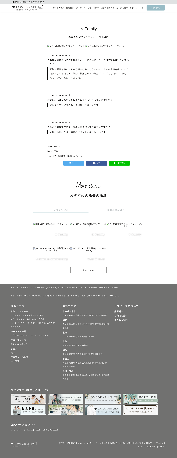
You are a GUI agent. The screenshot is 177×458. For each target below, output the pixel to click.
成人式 (20, 344)
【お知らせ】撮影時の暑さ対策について (28, 2)
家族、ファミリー (19, 311)
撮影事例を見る (108, 8)
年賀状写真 (15, 327)
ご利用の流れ (58, 8)
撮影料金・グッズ (74, 8)
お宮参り (33, 315)
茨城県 (65, 324)
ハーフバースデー (18, 323)
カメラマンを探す (91, 8)
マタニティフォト (18, 319)
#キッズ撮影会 (59, 156)
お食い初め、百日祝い (36, 319)
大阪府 (78, 354)
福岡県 (65, 375)
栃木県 (72, 324)
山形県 (98, 315)
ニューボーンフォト (19, 315)
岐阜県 (72, 337)
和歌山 (57, 146)
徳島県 (98, 363)
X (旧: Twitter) (27, 430)
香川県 (104, 363)
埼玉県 (85, 324)
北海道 (65, 315)
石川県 (78, 345)
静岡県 (78, 337)
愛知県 (85, 337)
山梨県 (65, 328)
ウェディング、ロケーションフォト (32, 335)
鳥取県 (65, 363)
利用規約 (71, 443)
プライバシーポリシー (85, 443)
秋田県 (91, 315)
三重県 (91, 337)
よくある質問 (122, 8)
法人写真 (15, 361)
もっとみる (88, 270)
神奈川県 (105, 324)
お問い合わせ (116, 443)
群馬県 (78, 324)
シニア (14, 349)
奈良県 (91, 354)
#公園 (69, 156)
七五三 (40, 315)
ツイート (74, 163)
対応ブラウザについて (156, 443)
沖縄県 (65, 379)
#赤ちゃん (77, 156)
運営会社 (63, 443)
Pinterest (53, 430)
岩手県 (78, 315)
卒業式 (14, 344)
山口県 (91, 363)
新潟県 (65, 345)
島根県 (72, 363)
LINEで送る (120, 163)
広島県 (85, 363)
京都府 (72, 354)
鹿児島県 (105, 375)
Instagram (15, 430)
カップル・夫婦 (18, 331)
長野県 (65, 337)
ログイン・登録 (136, 8)
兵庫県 (85, 354)
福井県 (85, 345)
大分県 (91, 375)
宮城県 (85, 315)
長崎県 (78, 375)
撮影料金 (118, 311)
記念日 (14, 335)
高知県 (72, 366)
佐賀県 (72, 375)
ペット (14, 353)
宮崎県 (98, 375)
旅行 (26, 344)
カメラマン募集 (102, 443)
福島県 (104, 315)
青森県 (72, 315)
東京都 (98, 324)
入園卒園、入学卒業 (46, 323)
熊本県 (85, 375)
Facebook (39, 430)
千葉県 (91, 324)
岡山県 (78, 363)
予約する (155, 8)
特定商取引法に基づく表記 (134, 443)
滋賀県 (65, 354)
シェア (97, 163)
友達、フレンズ (18, 340)
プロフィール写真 (19, 357)
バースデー (32, 323)
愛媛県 (65, 366)
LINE (46, 430)
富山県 (72, 345)
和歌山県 (99, 354)
